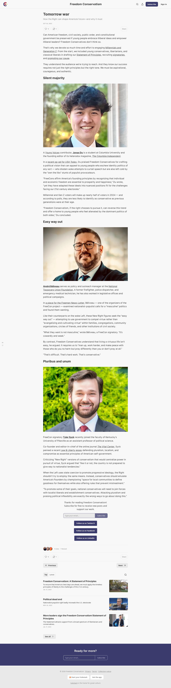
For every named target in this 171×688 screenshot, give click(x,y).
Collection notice (104, 671)
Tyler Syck (68, 437)
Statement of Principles (89, 55)
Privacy (88, 671)
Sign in (164, 4)
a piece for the (53, 303)
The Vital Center (105, 446)
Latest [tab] (52, 575)
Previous (52, 565)
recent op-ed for (56, 162)
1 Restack (63, 549)
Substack (73, 683)
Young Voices (52, 152)
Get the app (97, 677)
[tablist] (49, 574)
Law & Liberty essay (71, 450)
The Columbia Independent (106, 156)
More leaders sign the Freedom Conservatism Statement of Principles (74, 617)
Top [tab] (46, 575)
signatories (119, 55)
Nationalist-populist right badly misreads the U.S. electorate (67, 602)
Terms (94, 671)
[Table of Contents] (2, 344)
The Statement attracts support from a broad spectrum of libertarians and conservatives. (72, 623)
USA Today (71, 162)
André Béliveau (51, 286)
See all (48, 636)
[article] (85, 587)
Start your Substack (79, 677)
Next (120, 565)
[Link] (40, 78)
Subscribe (152, 4)
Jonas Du (78, 152)
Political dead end (52, 599)
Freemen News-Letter (72, 303)
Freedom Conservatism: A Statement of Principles (69, 581)
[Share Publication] (142, 4)
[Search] (137, 4)
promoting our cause (58, 58)
